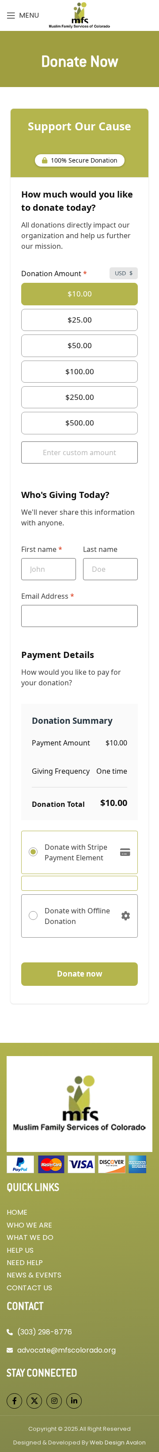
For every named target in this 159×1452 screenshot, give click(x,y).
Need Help (25, 1263)
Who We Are (29, 1225)
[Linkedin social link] (74, 1401)
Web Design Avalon (118, 1442)
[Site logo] (79, 15)
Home (17, 1212)
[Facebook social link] (14, 1401)
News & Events (34, 1275)
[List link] (79, 1332)
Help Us (20, 1250)
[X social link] (34, 1401)
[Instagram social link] (54, 1401)
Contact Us (29, 1288)
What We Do (30, 1237)
